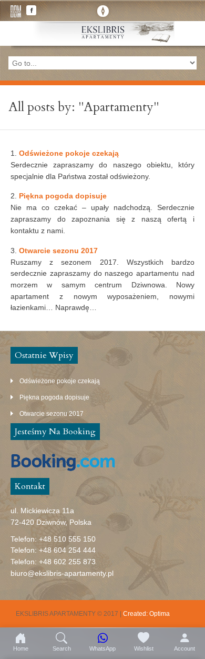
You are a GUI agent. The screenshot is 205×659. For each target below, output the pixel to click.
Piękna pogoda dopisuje (63, 196)
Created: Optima (146, 613)
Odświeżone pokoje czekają (69, 153)
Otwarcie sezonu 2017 (58, 250)
